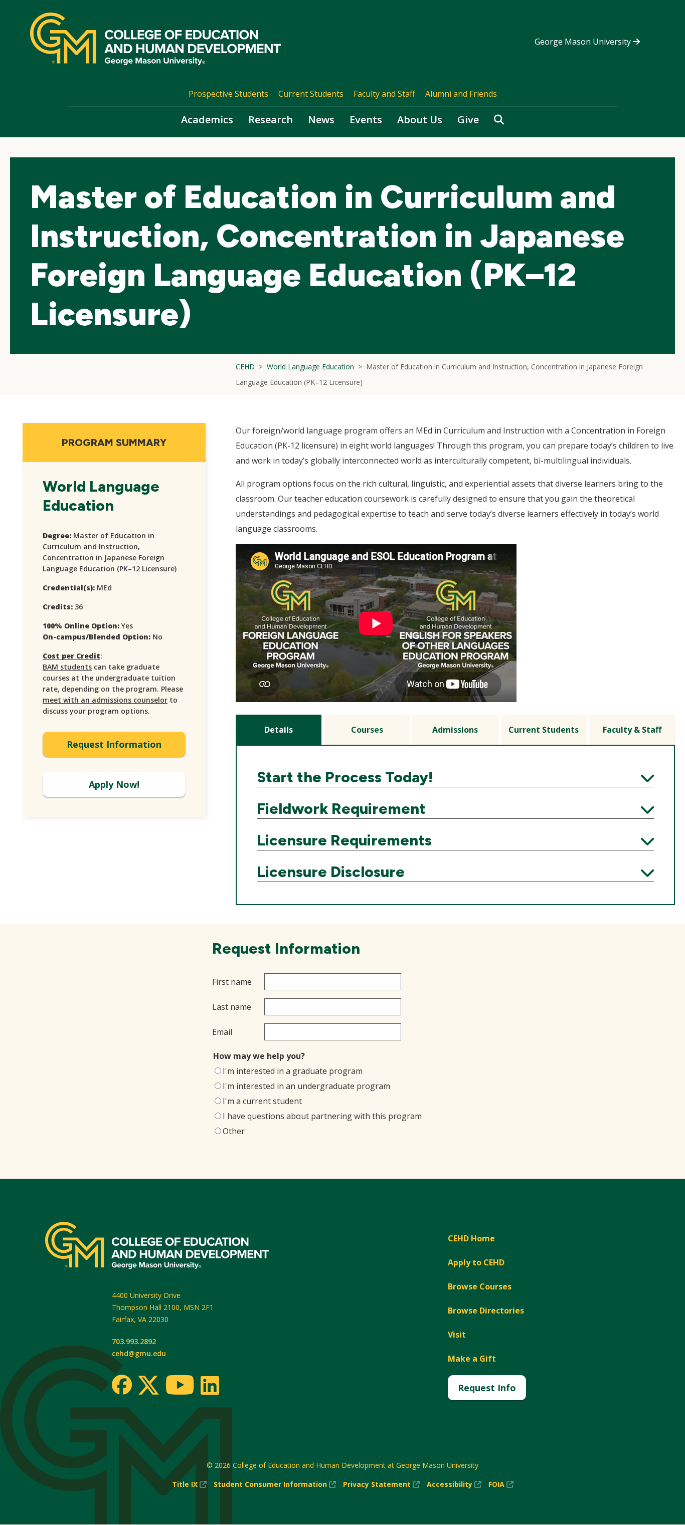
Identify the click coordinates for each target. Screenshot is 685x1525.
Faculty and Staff (384, 93)
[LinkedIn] (209, 1385)
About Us (419, 119)
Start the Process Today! (455, 777)
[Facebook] (122, 1385)
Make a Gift (472, 1358)
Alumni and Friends (461, 93)
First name (232, 981)
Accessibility (454, 1484)
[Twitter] (148, 1386)
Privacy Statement (381, 1484)
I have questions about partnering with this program (322, 1116)
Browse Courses (479, 1286)
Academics (207, 119)
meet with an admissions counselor (105, 700)
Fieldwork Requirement (455, 808)
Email (222, 1031)
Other (234, 1131)
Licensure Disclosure (455, 872)
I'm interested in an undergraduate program (306, 1086)
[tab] (278, 730)
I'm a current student (262, 1101)
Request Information (114, 744)
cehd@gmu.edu (139, 1353)
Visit (457, 1334)
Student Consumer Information (275, 1484)
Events (366, 119)
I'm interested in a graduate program (293, 1070)
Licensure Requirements (455, 840)
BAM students (67, 667)
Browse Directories (486, 1310)
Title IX (189, 1484)
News (321, 119)
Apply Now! (114, 784)
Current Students (311, 93)
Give (468, 119)
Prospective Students (228, 93)
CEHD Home (471, 1238)
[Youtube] (180, 1386)
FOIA (500, 1484)
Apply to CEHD (476, 1262)
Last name (231, 1006)
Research (270, 119)
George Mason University (584, 41)
